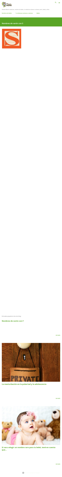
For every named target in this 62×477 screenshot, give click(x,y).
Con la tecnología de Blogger (32, 472)
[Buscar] (56, 3)
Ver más (58, 335)
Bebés (38, 13)
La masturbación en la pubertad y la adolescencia (24, 384)
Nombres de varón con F (13, 321)
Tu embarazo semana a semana (24, 13)
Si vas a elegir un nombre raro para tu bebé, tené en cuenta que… (28, 448)
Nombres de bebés (7, 13)
